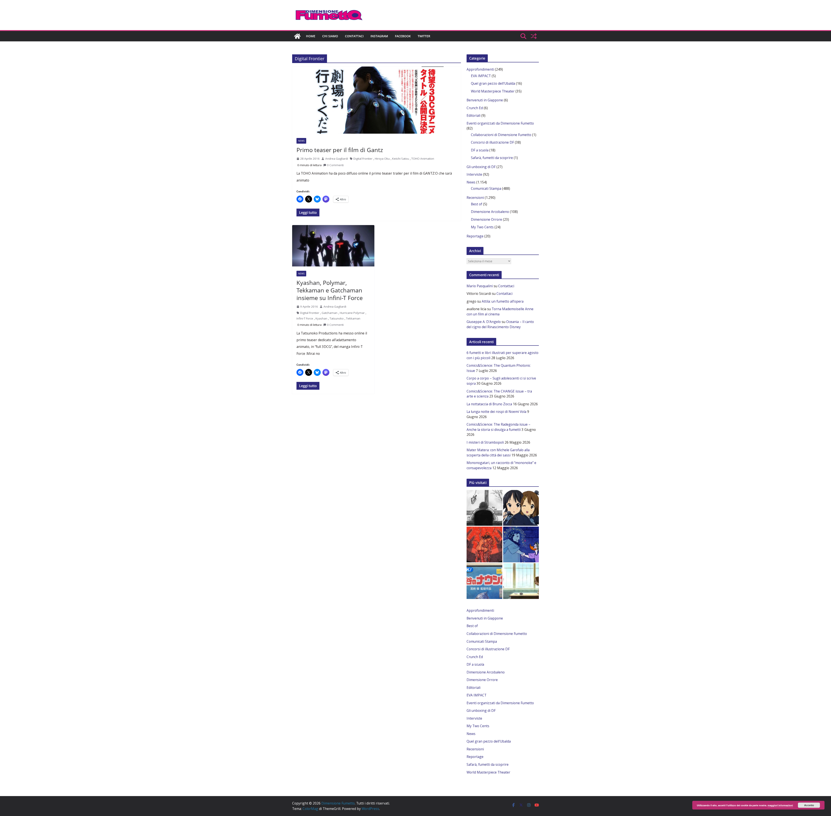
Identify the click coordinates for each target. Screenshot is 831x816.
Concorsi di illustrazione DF (492, 142)
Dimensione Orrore (486, 219)
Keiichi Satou (400, 159)
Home (310, 36)
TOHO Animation (422, 159)
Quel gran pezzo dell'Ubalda (493, 83)
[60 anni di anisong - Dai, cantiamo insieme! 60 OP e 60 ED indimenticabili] (521, 508)
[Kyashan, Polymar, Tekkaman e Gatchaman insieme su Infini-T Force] (333, 245)
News (301, 140)
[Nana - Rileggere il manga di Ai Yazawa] (521, 581)
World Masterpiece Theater (493, 91)
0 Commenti (335, 165)
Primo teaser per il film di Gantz (339, 150)
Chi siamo (330, 36)
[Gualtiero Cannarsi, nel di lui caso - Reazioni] (484, 581)
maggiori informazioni (780, 805)
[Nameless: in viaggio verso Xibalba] (484, 544)
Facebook (403, 36)
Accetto (809, 805)
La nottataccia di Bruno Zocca (489, 404)
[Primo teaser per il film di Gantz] (376, 100)
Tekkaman (353, 318)
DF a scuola (479, 150)
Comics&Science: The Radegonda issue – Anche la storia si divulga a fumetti (498, 427)
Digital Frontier (362, 159)
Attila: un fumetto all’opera (502, 301)
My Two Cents (482, 227)
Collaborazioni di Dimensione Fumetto (501, 134)
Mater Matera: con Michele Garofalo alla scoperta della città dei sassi (498, 452)
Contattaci (354, 36)
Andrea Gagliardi (336, 159)
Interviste (474, 174)
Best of (476, 204)
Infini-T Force (304, 318)
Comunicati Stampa (486, 188)
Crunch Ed (475, 107)
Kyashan (321, 318)
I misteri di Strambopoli (485, 442)
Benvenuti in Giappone (485, 100)
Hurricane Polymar (352, 313)
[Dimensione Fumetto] (297, 36)
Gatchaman (329, 313)
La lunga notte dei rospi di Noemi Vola (496, 411)
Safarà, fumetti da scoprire (492, 157)
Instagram (379, 36)
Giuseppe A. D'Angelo (484, 321)
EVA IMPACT (481, 75)
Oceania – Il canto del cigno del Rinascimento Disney (500, 324)
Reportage (475, 236)
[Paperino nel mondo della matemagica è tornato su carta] (521, 544)
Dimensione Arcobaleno (490, 211)
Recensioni (475, 197)
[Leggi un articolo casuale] (533, 36)
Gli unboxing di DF (481, 166)
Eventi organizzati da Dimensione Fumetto (500, 123)
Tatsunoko (337, 318)
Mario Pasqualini (480, 286)
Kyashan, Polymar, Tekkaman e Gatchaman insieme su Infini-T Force (329, 290)
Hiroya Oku (382, 159)
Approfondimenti (480, 69)
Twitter (424, 36)
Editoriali (473, 115)
